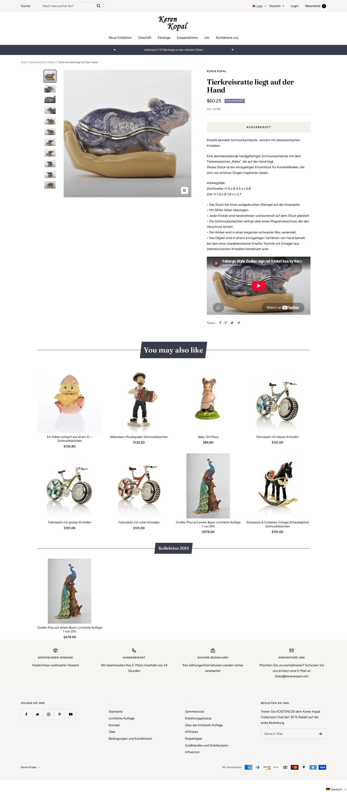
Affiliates (191, 732)
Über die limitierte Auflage (204, 725)
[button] (336, 789)
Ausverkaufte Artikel (42, 62)
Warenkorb (315, 6)
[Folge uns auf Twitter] (37, 714)
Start (24, 62)
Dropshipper (193, 738)
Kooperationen (187, 37)
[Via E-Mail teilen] (238, 323)
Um (206, 37)
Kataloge (164, 37)
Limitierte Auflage (122, 718)
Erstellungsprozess (198, 718)
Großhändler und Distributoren (206, 745)
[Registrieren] (320, 733)
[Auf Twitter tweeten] (232, 322)
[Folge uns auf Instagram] (48, 714)
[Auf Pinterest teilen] (226, 322)
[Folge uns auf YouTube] (70, 714)
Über (112, 732)
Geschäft (144, 37)
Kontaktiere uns (227, 37)
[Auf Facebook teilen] (220, 322)
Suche (25, 6)
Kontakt (114, 725)
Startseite (116, 711)
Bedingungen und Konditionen (130, 738)
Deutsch (274, 6)
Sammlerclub (194, 711)
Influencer (192, 752)
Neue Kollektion (120, 37)
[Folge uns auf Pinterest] (59, 714)
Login (295, 6)
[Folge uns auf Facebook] (26, 714)
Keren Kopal (217, 71)
